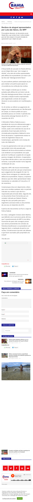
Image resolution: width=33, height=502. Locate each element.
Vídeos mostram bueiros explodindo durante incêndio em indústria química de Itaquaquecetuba (20, 355)
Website (4, 318)
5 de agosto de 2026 (14, 358)
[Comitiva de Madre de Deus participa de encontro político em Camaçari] (5, 452)
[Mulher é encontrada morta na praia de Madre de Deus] (16, 371)
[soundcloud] (22, 17)
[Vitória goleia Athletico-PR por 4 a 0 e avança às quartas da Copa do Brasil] (5, 341)
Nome (3, 309)
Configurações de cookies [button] (9, 498)
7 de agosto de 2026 (14, 342)
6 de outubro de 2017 (8, 43)
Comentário (5, 298)
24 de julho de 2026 (14, 453)
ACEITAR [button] (20, 498)
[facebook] (16, 17)
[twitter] (14, 17)
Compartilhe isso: (5, 263)
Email (3, 314)
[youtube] (19, 17)
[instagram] (11, 17)
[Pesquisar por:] (16, 330)
